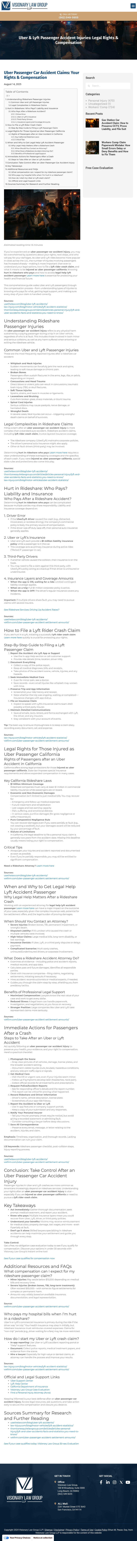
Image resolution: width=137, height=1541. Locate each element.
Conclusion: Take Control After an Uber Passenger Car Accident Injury (41, 162)
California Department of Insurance (29, 1386)
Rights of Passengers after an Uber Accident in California (37, 134)
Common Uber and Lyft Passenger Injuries (30, 102)
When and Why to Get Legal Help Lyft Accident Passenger (35, 142)
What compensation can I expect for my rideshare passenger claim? (41, 172)
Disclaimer (59, 1530)
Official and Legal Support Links (26, 181)
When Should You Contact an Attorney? (31, 148)
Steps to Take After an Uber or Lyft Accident (31, 159)
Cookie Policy (101, 1530)
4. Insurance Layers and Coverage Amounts (32, 122)
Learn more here (35, 275)
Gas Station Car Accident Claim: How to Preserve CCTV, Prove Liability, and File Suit (115, 124)
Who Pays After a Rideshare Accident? (28, 111)
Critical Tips (19, 140)
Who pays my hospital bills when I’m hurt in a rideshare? (37, 175)
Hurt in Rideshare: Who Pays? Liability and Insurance (32, 108)
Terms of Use (87, 1530)
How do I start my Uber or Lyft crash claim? (31, 178)
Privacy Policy (72, 1530)
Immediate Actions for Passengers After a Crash (30, 156)
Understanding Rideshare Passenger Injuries (28, 99)
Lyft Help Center (19, 1383)
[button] (133, 5)
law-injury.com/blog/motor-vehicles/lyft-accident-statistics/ (35, 307)
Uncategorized (97, 103)
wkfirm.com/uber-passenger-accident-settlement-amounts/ (36, 622)
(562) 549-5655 (68, 17)
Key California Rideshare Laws (27, 137)
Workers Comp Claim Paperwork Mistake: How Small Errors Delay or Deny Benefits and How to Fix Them (116, 148)
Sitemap (49, 1530)
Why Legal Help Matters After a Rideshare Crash (32, 145)
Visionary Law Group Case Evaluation (30, 1389)
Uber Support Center (21, 1380)
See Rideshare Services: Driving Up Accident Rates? (31, 609)
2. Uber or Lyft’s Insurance (25, 117)
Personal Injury (97, 100)
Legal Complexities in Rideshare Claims (29, 105)
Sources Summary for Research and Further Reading (33, 184)
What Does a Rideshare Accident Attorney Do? (34, 151)
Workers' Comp (97, 107)
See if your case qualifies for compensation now (29, 1258)
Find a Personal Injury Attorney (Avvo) (30, 1392)
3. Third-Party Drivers (23, 119)
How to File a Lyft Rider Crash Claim (24, 125)
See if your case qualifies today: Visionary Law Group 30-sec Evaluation (41, 1443)
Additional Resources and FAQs (22, 169)
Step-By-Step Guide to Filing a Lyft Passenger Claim (34, 128)
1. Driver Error (20, 114)
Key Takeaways (14, 166)
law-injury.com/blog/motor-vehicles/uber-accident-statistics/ (36, 480)
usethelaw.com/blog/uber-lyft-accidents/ (25, 304)
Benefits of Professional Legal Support (30, 154)
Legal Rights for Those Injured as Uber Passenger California (36, 131)
